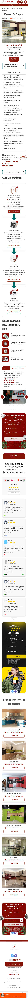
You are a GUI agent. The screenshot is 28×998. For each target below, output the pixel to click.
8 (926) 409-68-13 (15, 204)
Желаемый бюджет (15, 432)
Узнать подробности (23, 157)
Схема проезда (14, 974)
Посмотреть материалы (14, 456)
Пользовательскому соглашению (13, 930)
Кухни (12, 8)
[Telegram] (12, 691)
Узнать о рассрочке (14, 279)
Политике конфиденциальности (13, 443)
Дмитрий (10, 520)
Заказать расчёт (14, 59)
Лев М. (10, 540)
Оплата (21, 368)
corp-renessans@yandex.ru (14, 967)
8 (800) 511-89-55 (15, 200)
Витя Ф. (10, 599)
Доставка (15, 368)
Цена (5, 368)
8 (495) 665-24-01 (14, 202)
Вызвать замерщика (14, 245)
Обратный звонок (14, 964)
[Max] (15, 691)
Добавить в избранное (14, 978)
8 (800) (14, 960)
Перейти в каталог (14, 312)
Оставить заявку (14, 211)
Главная (5, 8)
